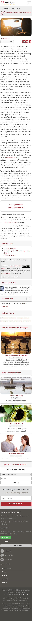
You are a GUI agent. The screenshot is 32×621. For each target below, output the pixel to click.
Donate (6, 537)
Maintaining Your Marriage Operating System (17, 252)
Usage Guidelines (5, 273)
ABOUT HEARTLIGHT (10, 512)
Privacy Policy (23, 594)
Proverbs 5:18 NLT (12, 157)
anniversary (12, 318)
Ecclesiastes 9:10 (7, 42)
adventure (4, 318)
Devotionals (6, 568)
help (20, 321)
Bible (4, 572)
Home (4, 582)
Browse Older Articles (16, 469)
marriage (20, 318)
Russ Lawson (5, 38)
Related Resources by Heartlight (15, 327)
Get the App (9, 555)
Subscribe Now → (16, 504)
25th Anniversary (10, 255)
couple (27, 318)
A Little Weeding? (10, 248)
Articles (4, 575)
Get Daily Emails (16, 545)
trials (10, 321)
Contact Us (8, 559)
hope (15, 321)
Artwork (5, 579)
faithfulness (27, 321)
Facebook (8, 551)
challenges (4, 321)
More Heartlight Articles (11, 372)
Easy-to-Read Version (17, 599)
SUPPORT (4, 528)
